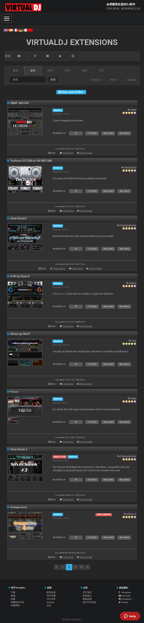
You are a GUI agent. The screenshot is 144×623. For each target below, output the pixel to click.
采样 (67, 70)
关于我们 (87, 592)
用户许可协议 (89, 602)
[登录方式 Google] (73, 56)
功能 (13, 599)
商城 (13, 595)
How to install (86, 153)
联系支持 (51, 592)
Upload (131, 79)
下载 (13, 592)
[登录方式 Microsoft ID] (47, 56)
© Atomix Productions (72, 619)
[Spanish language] (11, 29)
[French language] (16, 29)
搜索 (53, 79)
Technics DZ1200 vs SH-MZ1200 (31, 160)
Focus (14, 391)
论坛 (49, 605)
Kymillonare (130, 167)
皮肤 (32, 70)
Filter (113, 79)
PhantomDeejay (128, 225)
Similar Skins (59, 268)
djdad (133, 109)
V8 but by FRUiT (20, 334)
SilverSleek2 (18, 218)
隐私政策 (87, 599)
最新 (15, 70)
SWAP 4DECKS (19, 103)
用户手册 (51, 595)
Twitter (124, 602)
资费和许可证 (17, 602)
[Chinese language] (30, 29)
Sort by (95, 79)
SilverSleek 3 (18, 449)
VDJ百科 (51, 599)
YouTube (125, 595)
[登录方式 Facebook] (35, 56)
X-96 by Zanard (19, 276)
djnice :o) (131, 513)
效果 (50, 70)
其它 (101, 70)
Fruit (134, 340)
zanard (132, 283)
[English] (6, 29)
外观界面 (15, 605)
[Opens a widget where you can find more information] (130, 616)
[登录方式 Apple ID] (60, 56)
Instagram (126, 599)
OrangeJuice (18, 507)
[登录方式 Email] (19, 56)
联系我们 (87, 595)
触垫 (84, 70)
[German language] (21, 29)
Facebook (125, 592)
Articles (50, 602)
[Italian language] (25, 29)
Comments (67, 153)
